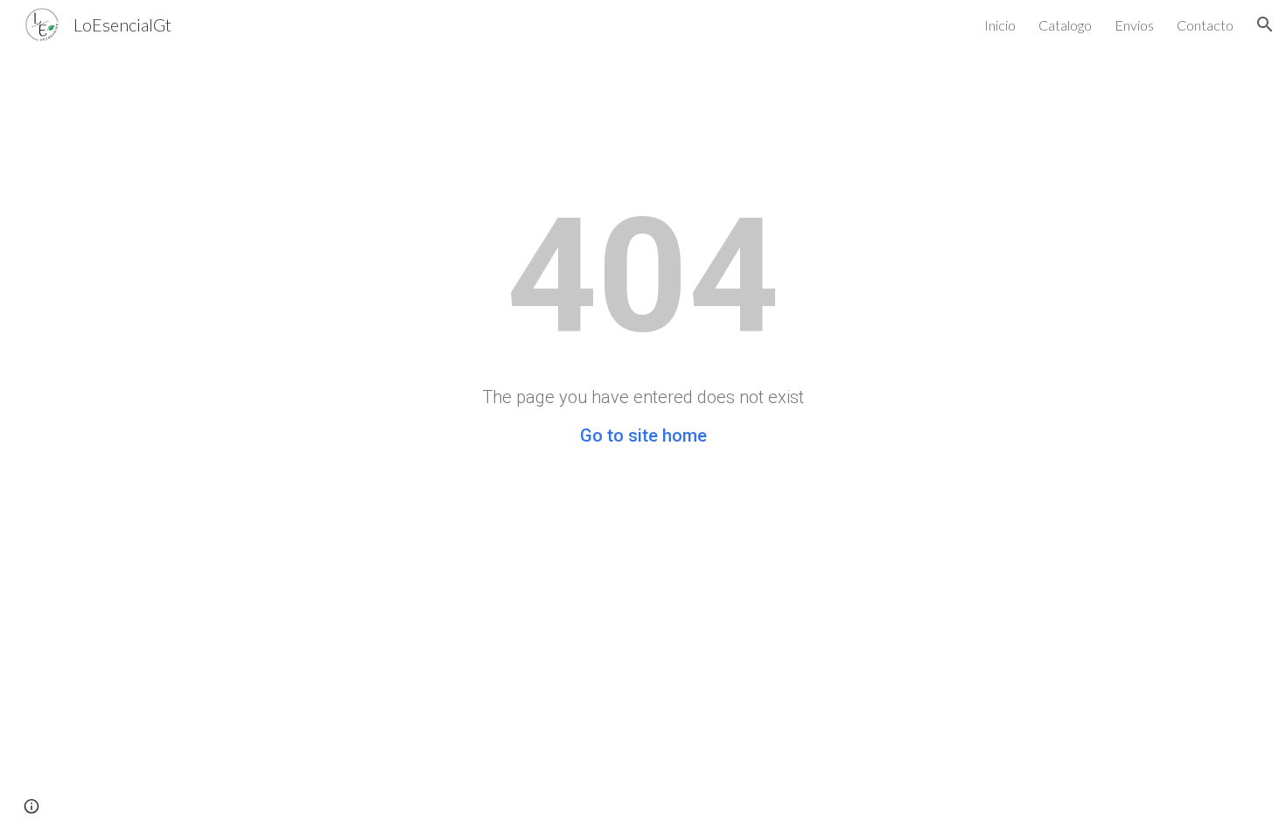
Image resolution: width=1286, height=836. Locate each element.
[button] (1265, 24)
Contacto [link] (1205, 25)
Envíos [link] (1134, 25)
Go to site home (643, 435)
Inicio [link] (1000, 25)
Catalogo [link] (1065, 25)
